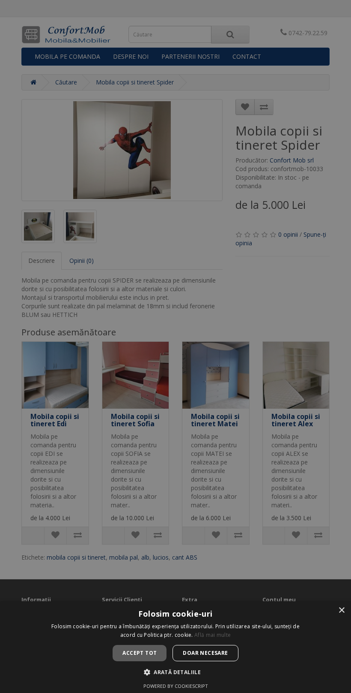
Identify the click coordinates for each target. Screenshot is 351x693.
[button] (175, 672)
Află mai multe (212, 635)
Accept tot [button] (139, 653)
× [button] (341, 610)
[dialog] (175, 346)
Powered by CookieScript (175, 686)
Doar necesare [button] (205, 653)
